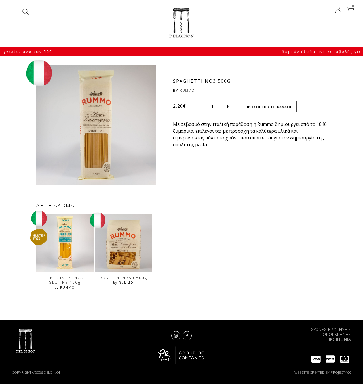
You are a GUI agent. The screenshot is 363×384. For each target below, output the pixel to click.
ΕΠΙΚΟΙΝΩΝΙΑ (337, 339)
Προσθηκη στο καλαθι (268, 107)
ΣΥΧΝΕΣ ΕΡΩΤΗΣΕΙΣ (331, 329)
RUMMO (187, 90)
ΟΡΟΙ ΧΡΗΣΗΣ (337, 334)
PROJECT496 (341, 372)
